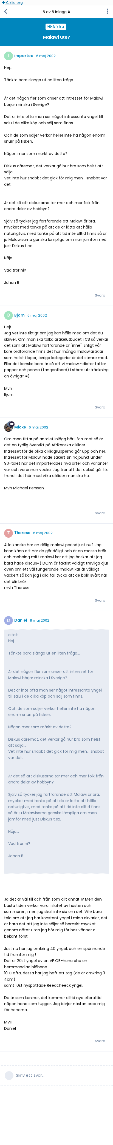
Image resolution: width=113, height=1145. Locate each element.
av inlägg (55, 12)
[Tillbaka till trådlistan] (5, 11)
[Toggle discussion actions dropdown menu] (107, 11)
